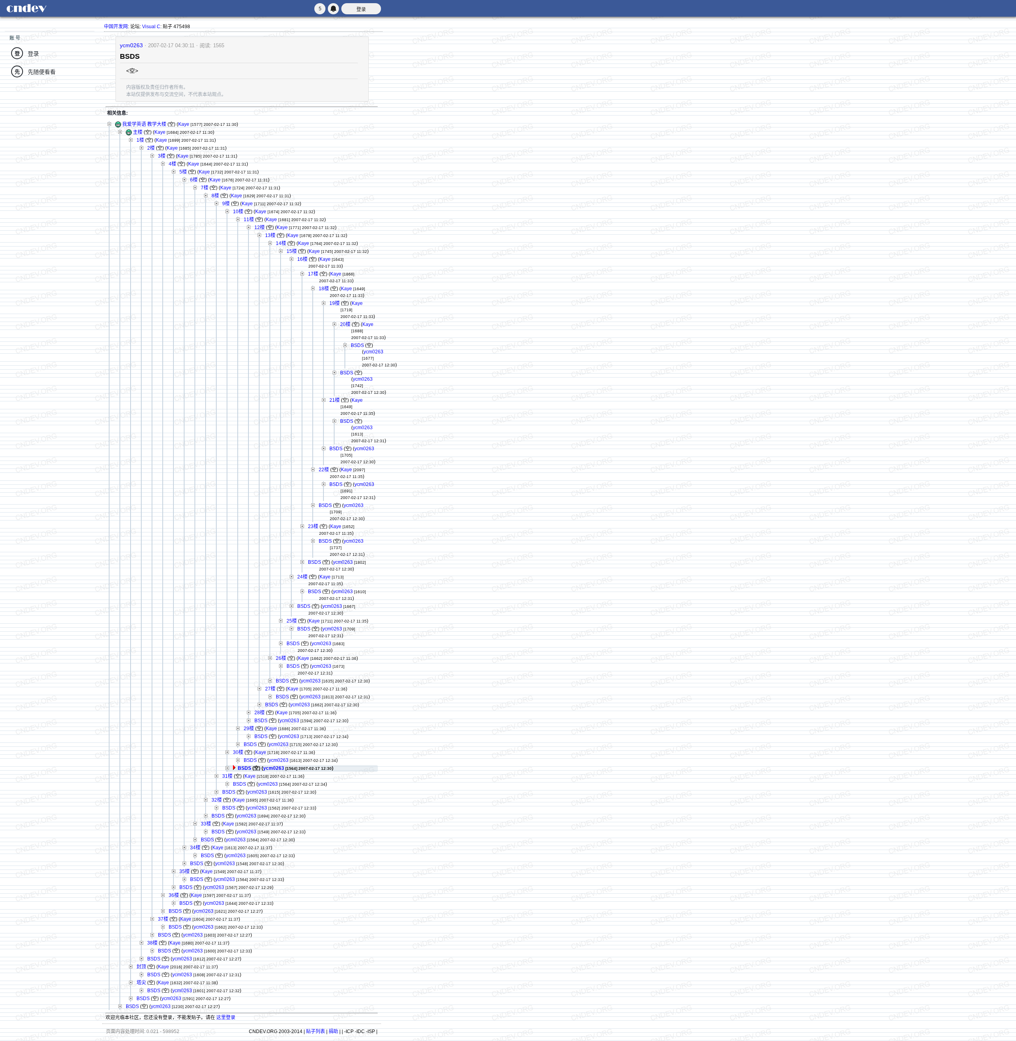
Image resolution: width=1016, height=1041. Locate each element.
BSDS (357, 345)
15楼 (292, 251)
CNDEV (26, 8)
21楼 (334, 400)
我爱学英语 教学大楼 (144, 124)
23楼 (313, 526)
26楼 (281, 658)
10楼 (238, 211)
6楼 (194, 180)
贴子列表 (315, 1031)
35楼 (184, 871)
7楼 (204, 188)
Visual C (151, 26)
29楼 (249, 728)
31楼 (227, 776)
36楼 (174, 895)
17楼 (313, 274)
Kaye (183, 124)
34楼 (195, 847)
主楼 (137, 132)
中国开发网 (116, 26)
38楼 (152, 943)
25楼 (292, 621)
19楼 (334, 303)
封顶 (141, 967)
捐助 (333, 1031)
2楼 (151, 148)
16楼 (302, 259)
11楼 (249, 219)
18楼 (324, 288)
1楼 (140, 140)
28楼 (259, 712)
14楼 (281, 243)
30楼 (238, 752)
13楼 (270, 235)
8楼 (215, 196)
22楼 (324, 469)
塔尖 (141, 982)
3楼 (161, 156)
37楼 (163, 919)
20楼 (345, 324)
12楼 (259, 227)
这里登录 (225, 1017)
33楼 (206, 824)
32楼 (217, 800)
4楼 (172, 164)
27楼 (270, 689)
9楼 (226, 203)
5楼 (183, 172)
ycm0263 (131, 45)
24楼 (302, 577)
